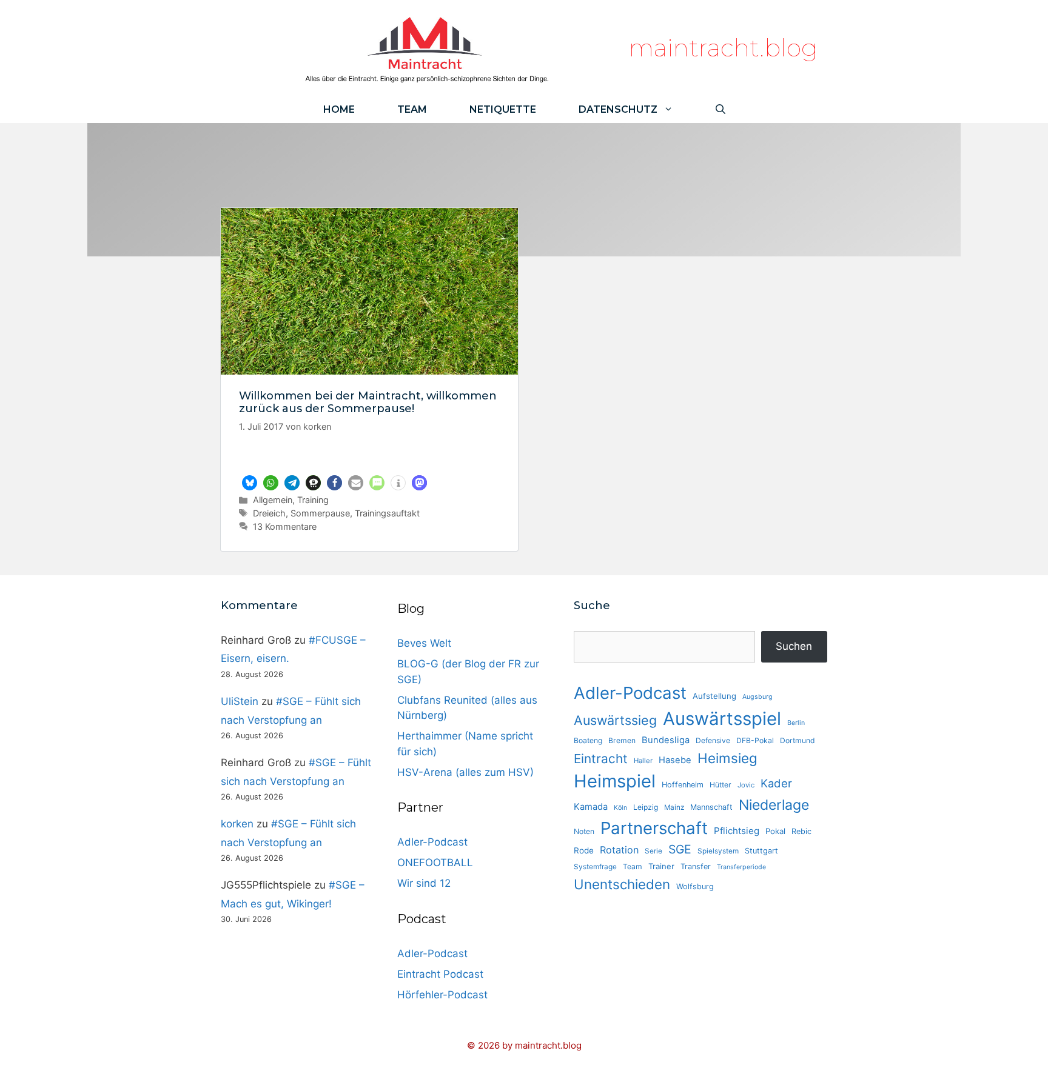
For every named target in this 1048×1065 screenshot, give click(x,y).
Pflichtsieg (736, 830)
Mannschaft (711, 807)
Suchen (794, 646)
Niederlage (774, 804)
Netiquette (502, 109)
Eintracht (601, 758)
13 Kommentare (285, 526)
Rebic (801, 831)
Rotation (619, 850)
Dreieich (269, 513)
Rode (584, 850)
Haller (643, 760)
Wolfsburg (695, 886)
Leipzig (645, 807)
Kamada (591, 806)
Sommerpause (320, 513)
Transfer (695, 866)
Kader (776, 783)
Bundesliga (666, 740)
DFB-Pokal (755, 740)
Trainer (661, 866)
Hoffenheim (683, 784)
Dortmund (797, 740)
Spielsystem (718, 851)
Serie (653, 851)
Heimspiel (615, 781)
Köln (620, 808)
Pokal (775, 831)
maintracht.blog (723, 47)
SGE (679, 849)
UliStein (239, 701)
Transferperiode (741, 867)
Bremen (622, 740)
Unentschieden (622, 884)
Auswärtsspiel (722, 718)
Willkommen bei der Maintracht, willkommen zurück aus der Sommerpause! (368, 402)
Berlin (796, 723)
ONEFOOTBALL (435, 862)
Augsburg (757, 697)
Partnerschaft (654, 828)
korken (237, 824)
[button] (249, 482)
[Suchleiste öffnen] (720, 109)
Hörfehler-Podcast (442, 995)
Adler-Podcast (432, 842)
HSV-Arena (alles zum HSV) (465, 772)
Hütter (720, 784)
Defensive (713, 740)
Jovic (745, 785)
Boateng (588, 740)
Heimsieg (727, 758)
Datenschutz (618, 109)
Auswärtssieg (615, 720)
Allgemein (272, 500)
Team (412, 109)
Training (313, 500)
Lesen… (370, 458)
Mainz (674, 807)
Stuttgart (761, 850)
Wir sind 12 (424, 883)
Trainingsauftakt (387, 513)
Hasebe (675, 760)
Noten (584, 831)
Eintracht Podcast (440, 974)
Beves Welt (424, 643)
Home (339, 109)
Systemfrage (595, 867)
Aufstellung (714, 696)
